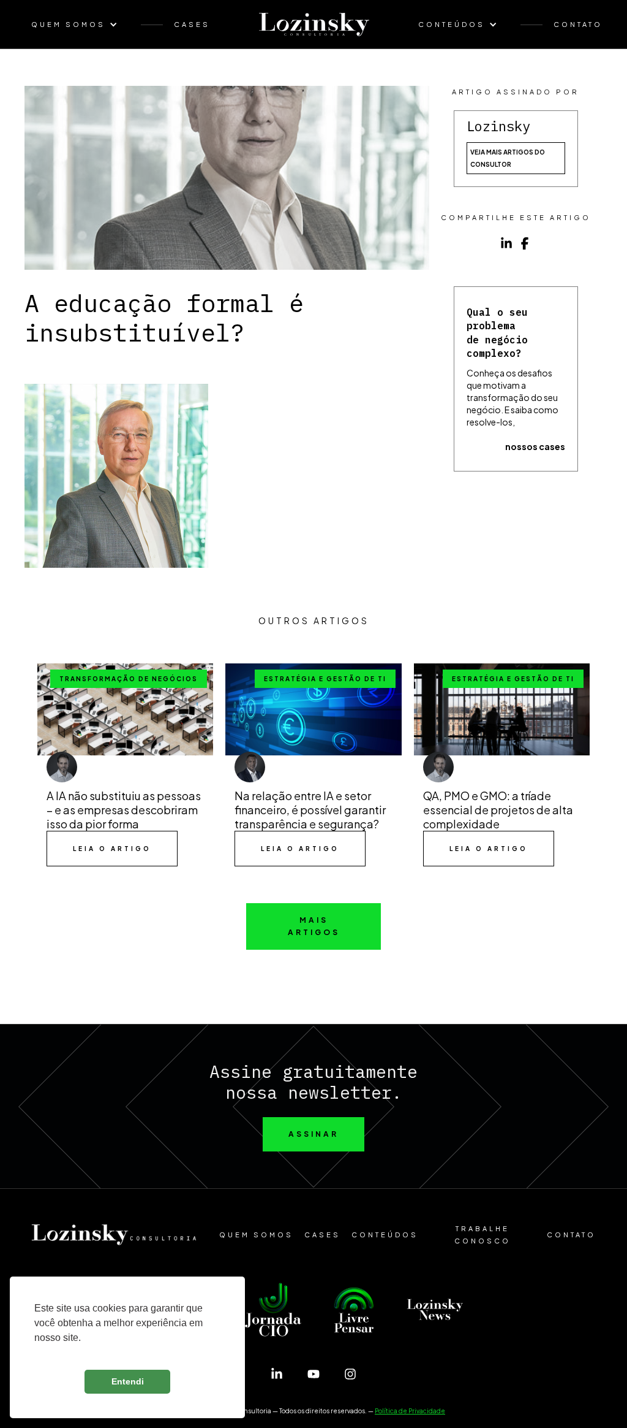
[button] (80, 24)
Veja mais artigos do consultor (507, 158)
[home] (314, 24)
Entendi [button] (127, 1381)
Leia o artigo (112, 848)
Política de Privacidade (410, 1411)
